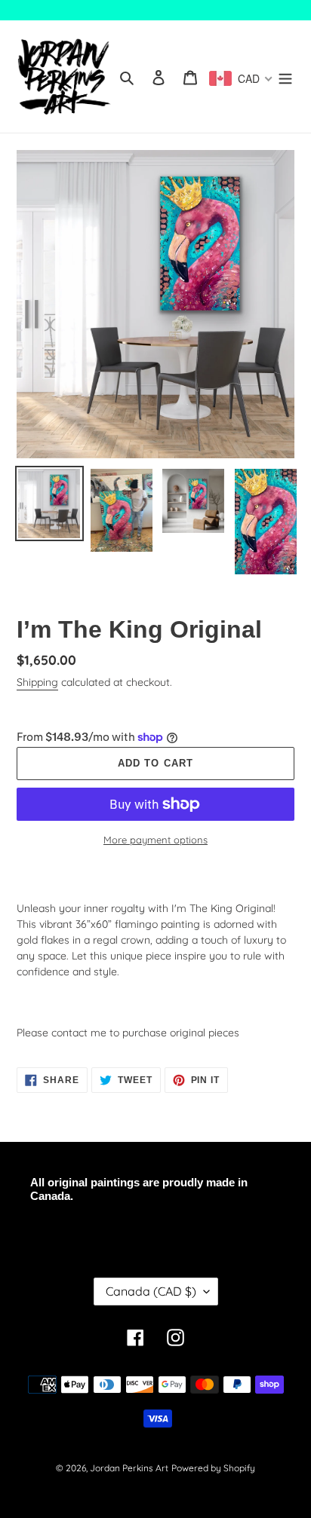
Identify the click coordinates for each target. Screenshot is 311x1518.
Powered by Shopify (213, 1468)
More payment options (155, 840)
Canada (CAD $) (151, 1291)
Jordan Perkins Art (129, 1468)
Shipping (37, 682)
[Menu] (285, 76)
